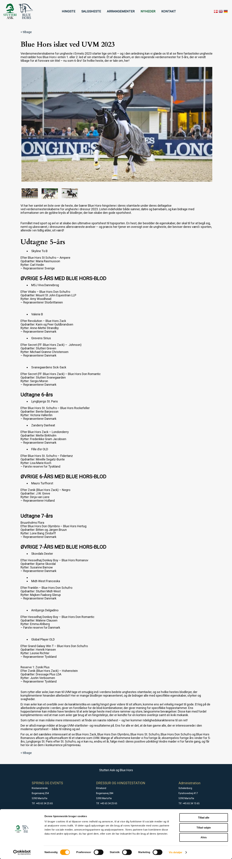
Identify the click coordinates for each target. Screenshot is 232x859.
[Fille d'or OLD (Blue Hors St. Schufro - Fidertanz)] (50, 193)
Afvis (204, 837)
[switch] (98, 852)
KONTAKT (168, 11)
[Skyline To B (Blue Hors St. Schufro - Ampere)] (70, 193)
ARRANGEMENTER (121, 11)
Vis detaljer (175, 852)
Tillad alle (203, 817)
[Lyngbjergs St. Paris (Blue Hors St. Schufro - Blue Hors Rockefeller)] (116, 124)
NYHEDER (148, 11)
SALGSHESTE (91, 11)
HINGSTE (68, 11)
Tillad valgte (204, 827)
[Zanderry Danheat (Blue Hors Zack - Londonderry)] (30, 193)
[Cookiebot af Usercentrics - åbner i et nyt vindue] (22, 852)
